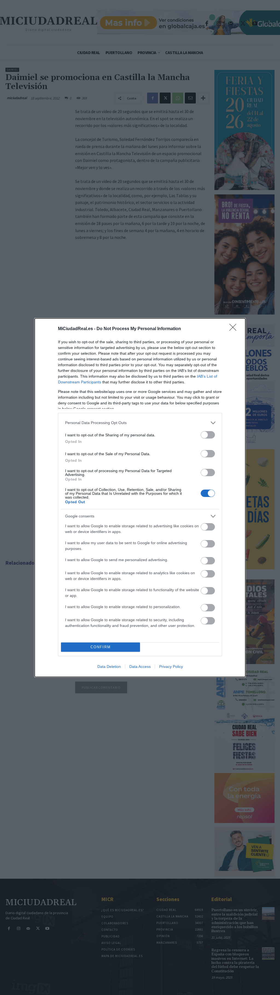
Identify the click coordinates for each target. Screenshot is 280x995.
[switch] (208, 435)
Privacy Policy (171, 666)
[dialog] (140, 497)
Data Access (140, 666)
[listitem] (140, 423)
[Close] (234, 329)
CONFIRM (101, 647)
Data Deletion (109, 666)
